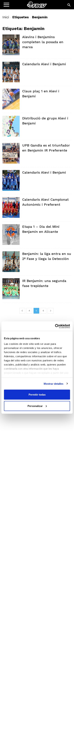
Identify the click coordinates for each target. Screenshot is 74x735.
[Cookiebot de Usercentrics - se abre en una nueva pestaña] (55, 326)
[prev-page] (22, 311)
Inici (5, 17)
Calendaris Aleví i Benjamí (44, 64)
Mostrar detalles (54, 383)
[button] (69, 5)
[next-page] (51, 311)
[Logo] (24, 6)
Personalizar (35, 405)
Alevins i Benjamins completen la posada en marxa (42, 42)
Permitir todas (37, 394)
